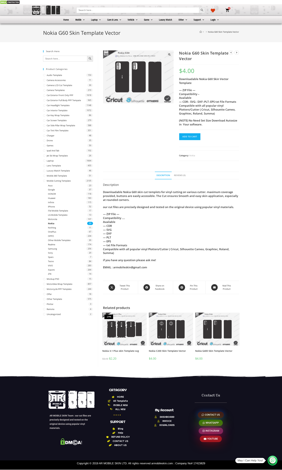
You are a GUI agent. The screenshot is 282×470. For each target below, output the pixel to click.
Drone (50, 140)
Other (181, 19)
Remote (50, 309)
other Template (54, 299)
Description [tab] (163, 175)
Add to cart (189, 136)
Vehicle (131, 19)
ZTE (49, 273)
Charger (50, 135)
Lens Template (54, 165)
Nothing (52, 227)
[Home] (201, 31)
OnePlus (52, 231)
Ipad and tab (53, 150)
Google (51, 189)
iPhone (51, 206)
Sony (50, 252)
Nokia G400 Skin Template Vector (213, 350)
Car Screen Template (57, 120)
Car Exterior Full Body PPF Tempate (64, 100)
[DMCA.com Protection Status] (10, 2)
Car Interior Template (57, 110)
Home (66, 19)
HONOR (52, 193)
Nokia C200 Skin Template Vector (167, 350)
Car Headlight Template (58, 105)
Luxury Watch (165, 19)
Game (146, 19)
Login (213, 19)
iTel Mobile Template (58, 210)
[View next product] (236, 52)
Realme (51, 244)
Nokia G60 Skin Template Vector (223, 31)
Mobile (78, 19)
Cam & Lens (112, 19)
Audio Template (54, 75)
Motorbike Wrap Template (59, 284)
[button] (169, 54)
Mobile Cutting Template (59, 180)
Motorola (52, 219)
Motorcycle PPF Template (59, 289)
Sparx (51, 257)
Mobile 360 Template (57, 175)
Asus (50, 185)
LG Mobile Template (57, 214)
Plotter (50, 304)
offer (49, 294)
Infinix (51, 202)
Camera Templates (56, 90)
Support (197, 19)
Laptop (94, 19)
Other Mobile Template (59, 240)
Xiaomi (51, 269)
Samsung (52, 248)
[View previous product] (231, 52)
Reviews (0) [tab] (180, 175)
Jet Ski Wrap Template (57, 155)
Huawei (51, 198)
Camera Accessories (56, 80)
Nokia (192, 155)
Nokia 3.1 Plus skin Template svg (120, 350)
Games (50, 145)
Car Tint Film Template (57, 130)
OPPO (51, 236)
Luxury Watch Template (58, 170)
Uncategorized (54, 314)
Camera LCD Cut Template (59, 85)
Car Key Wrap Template (58, 115)
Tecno (51, 261)
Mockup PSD (53, 278)
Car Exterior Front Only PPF (60, 95)
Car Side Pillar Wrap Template (61, 125)
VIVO (50, 265)
